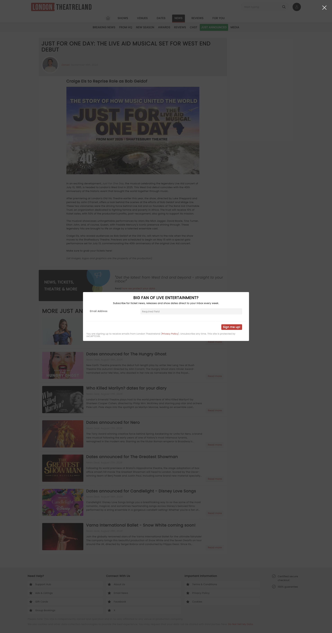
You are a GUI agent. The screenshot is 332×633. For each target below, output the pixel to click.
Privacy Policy (170, 334)
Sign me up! (231, 327)
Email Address (98, 311)
